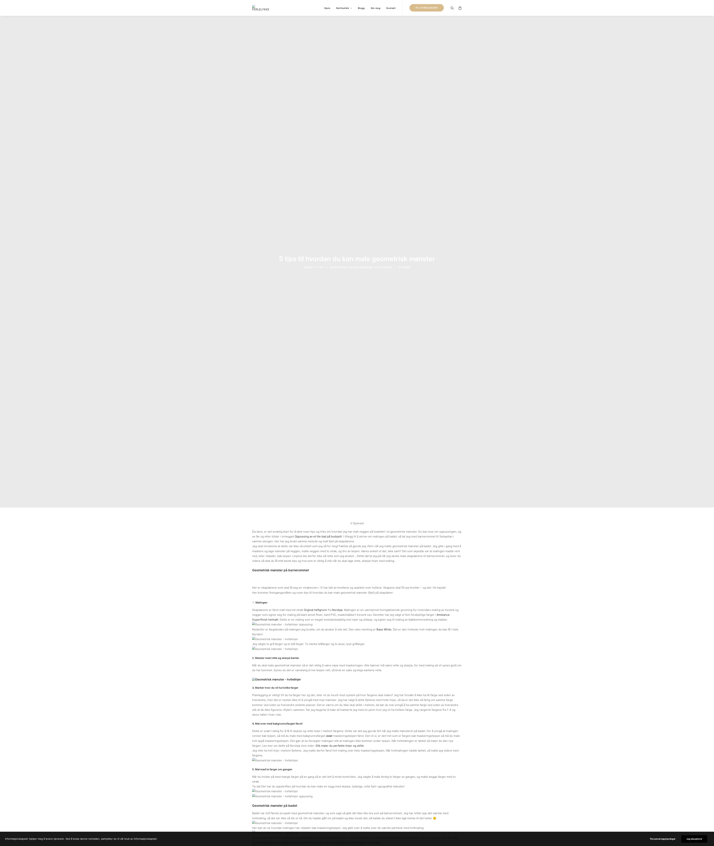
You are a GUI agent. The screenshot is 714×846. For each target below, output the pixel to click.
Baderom (386, 267)
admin (406, 267)
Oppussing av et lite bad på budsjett (318, 536)
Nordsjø (337, 610)
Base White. (385, 629)
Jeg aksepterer (694, 838)
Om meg (376, 8)
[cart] (459, 8)
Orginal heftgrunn (315, 610)
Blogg (361, 8)
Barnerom (366, 267)
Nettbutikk (342, 8)
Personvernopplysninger (663, 838)
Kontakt (391, 8)
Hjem (327, 8)
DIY (376, 267)
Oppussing (341, 267)
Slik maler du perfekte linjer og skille (340, 745)
